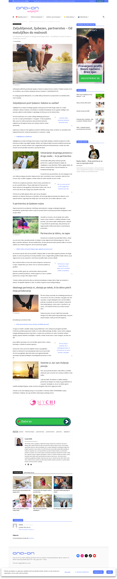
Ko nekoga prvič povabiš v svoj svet (63, 508)
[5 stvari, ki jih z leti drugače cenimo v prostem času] (42, 482)
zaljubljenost (67, 431)
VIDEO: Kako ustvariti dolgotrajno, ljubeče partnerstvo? (34, 249)
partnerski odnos (40, 431)
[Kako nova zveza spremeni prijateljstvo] (42, 500)
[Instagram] (28, 464)
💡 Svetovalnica (69, 17)
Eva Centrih (79, 165)
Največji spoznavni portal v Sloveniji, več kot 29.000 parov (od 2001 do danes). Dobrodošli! (54, 1)
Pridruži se (92, 1)
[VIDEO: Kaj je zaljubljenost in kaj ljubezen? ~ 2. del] (100, 97)
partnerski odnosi (50, 431)
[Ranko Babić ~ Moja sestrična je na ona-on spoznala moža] (90, 152)
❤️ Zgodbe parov (21, 17)
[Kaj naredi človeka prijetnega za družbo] (63, 482)
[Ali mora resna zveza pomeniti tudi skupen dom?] (22, 482)
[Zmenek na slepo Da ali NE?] (100, 113)
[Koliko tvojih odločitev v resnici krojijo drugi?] (22, 500)
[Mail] (31, 464)
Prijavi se (100, 1)
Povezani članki (18, 472)
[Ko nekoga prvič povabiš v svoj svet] (63, 500)
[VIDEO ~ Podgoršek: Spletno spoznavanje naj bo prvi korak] (100, 130)
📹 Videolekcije (82, 17)
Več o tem (67, 572)
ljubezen (21, 431)
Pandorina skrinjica (29, 431)
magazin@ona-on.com (24, 563)
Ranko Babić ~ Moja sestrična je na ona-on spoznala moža (89, 162)
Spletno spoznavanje (53, 17)
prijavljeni (31, 538)
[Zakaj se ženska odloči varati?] (100, 105)
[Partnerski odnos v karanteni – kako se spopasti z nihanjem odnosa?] (100, 121)
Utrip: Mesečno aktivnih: (21, 1)
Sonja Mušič (17, 41)
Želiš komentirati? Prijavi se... (27, 529)
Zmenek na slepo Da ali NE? (83, 111)
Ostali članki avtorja (29, 472)
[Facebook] (26, 464)
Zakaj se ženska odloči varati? (83, 103)
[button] (103, 17)
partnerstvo (59, 431)
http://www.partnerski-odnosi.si (31, 441)
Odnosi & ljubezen (36, 17)
